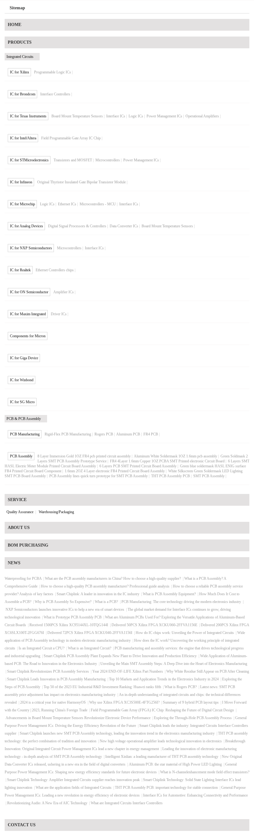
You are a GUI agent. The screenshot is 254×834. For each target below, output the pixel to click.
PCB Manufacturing (25, 434)
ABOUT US (19, 527)
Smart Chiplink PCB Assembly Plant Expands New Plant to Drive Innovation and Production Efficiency (120, 656)
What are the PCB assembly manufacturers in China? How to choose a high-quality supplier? (113, 578)
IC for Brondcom (22, 94)
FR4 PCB (150, 434)
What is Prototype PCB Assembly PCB (73, 617)
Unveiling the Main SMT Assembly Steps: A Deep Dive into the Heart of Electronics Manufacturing (173, 664)
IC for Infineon (21, 182)
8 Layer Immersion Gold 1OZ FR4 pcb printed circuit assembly (84, 456)
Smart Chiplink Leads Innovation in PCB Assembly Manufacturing (56, 679)
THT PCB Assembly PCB (170, 476)
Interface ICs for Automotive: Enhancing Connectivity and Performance (195, 795)
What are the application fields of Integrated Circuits (74, 787)
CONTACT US (22, 825)
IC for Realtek (20, 270)
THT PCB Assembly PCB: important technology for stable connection (166, 787)
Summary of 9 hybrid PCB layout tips (191, 702)
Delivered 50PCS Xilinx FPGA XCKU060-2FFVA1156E (154, 625)
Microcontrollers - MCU (98, 204)
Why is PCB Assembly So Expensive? (63, 602)
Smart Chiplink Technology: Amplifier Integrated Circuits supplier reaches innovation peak (73, 780)
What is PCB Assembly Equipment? (169, 594)
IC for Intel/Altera (23, 138)
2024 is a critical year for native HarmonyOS (53, 702)
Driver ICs (59, 314)
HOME (14, 24)
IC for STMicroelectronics (29, 160)
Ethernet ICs (67, 204)
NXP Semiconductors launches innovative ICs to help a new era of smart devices (65, 609)
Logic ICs (136, 116)
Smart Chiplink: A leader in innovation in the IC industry (98, 594)
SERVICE (17, 499)
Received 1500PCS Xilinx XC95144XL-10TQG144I (68, 625)
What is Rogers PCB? (180, 687)
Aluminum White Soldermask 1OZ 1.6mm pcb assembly (175, 456)
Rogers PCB (103, 434)
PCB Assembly (21, 456)
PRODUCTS (20, 42)
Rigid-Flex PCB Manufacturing (68, 434)
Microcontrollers (107, 160)
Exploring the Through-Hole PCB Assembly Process (193, 718)
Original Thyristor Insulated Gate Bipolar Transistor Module (81, 182)
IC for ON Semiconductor (29, 292)
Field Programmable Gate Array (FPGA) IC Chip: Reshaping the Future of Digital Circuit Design (162, 710)
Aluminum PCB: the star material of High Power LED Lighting (175, 764)
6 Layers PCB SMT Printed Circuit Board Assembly (138, 466)
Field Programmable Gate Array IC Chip (71, 138)
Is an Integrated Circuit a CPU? (41, 648)
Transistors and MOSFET (73, 160)
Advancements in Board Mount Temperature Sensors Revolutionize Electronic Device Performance (78, 718)
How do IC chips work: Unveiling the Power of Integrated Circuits (185, 633)
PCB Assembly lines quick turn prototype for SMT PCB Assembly (98, 476)
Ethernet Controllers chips (55, 270)
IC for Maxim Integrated (28, 314)
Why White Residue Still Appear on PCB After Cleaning (207, 671)
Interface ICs (115, 116)
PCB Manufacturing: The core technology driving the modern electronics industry (181, 602)
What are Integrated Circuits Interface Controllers (127, 803)
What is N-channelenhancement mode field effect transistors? (204, 772)
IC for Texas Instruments (28, 116)
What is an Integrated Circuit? (89, 648)
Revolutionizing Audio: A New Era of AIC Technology (47, 803)
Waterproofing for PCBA (23, 578)
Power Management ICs (164, 116)
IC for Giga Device (24, 358)
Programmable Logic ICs (52, 72)
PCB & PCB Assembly (24, 419)
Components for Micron (28, 336)
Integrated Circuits (20, 57)
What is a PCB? (106, 602)
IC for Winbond (21, 380)
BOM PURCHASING (28, 545)
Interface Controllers (55, 94)
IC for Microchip (22, 204)
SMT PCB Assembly (209, 476)
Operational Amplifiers (202, 116)
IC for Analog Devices (26, 226)
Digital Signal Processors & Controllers (77, 226)
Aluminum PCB (128, 434)
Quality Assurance (20, 512)
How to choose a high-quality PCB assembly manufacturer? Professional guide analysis (105, 586)
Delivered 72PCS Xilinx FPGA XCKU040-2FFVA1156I (89, 633)
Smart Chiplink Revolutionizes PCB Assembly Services (48, 671)
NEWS (14, 563)
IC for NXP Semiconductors (31, 248)
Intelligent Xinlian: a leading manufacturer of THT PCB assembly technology (161, 756)
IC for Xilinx (19, 72)
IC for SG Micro (22, 402)
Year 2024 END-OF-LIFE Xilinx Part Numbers (127, 671)
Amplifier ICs (63, 292)
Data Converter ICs (124, 226)
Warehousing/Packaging (56, 512)
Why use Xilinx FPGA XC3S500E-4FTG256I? (124, 702)
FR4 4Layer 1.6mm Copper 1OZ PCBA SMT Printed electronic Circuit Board (167, 461)
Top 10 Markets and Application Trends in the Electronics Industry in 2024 (164, 679)
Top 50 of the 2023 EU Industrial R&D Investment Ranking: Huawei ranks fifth (102, 687)
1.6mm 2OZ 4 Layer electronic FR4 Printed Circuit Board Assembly (115, 471)
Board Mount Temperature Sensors (77, 116)
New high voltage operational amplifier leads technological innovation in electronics (161, 741)
